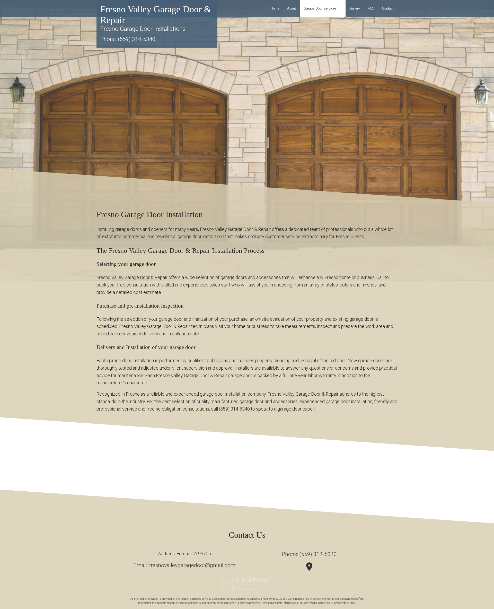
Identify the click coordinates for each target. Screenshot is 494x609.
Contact (388, 8)
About (291, 8)
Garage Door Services (320, 8)
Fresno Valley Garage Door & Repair (155, 14)
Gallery (354, 8)
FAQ (371, 8)
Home (275, 8)
